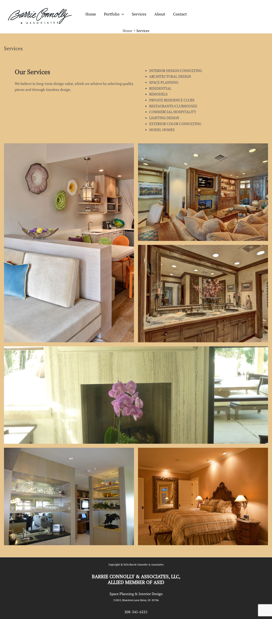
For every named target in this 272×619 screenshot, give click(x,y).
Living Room (136, 395)
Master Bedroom (203, 496)
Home (90, 14)
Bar (69, 496)
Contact (180, 14)
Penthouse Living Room (69, 242)
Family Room (203, 192)
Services (139, 14)
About (159, 14)
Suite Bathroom (203, 293)
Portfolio (111, 14)
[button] (121, 14)
